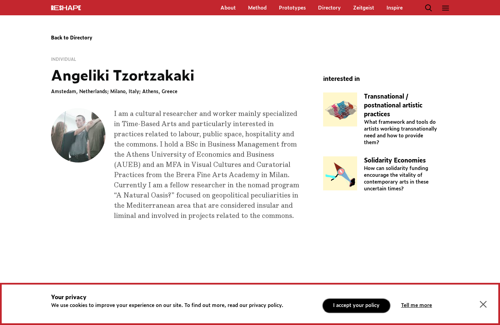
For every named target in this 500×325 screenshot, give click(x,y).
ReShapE (66, 8)
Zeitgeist (363, 8)
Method (257, 8)
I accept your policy (356, 305)
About (228, 8)
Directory (329, 8)
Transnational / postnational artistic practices (393, 106)
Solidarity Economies (395, 161)
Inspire (394, 8)
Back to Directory (71, 38)
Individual (63, 59)
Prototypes (292, 8)
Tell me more (416, 305)
